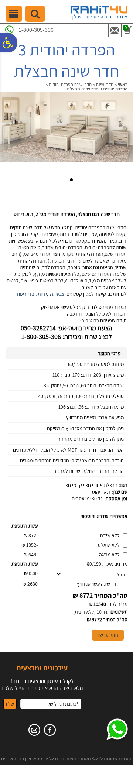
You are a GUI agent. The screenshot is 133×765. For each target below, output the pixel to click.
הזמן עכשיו (108, 635)
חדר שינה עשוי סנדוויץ (98, 583)
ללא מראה (109, 554)
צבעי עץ (56, 294)
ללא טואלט (109, 545)
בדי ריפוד (25, 294)
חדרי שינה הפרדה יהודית (70, 84)
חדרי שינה (104, 84)
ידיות (42, 294)
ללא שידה (110, 535)
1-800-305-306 (36, 30)
